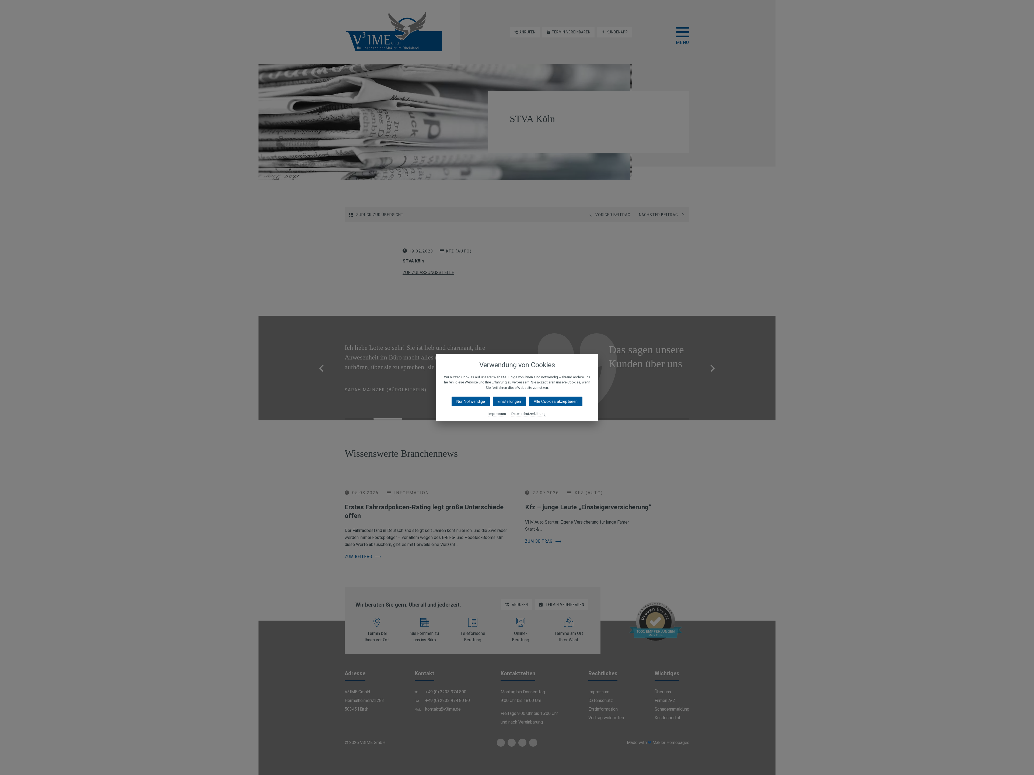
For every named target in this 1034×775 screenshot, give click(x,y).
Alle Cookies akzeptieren (556, 401)
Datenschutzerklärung (528, 414)
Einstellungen (509, 401)
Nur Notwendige (470, 401)
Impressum (497, 414)
